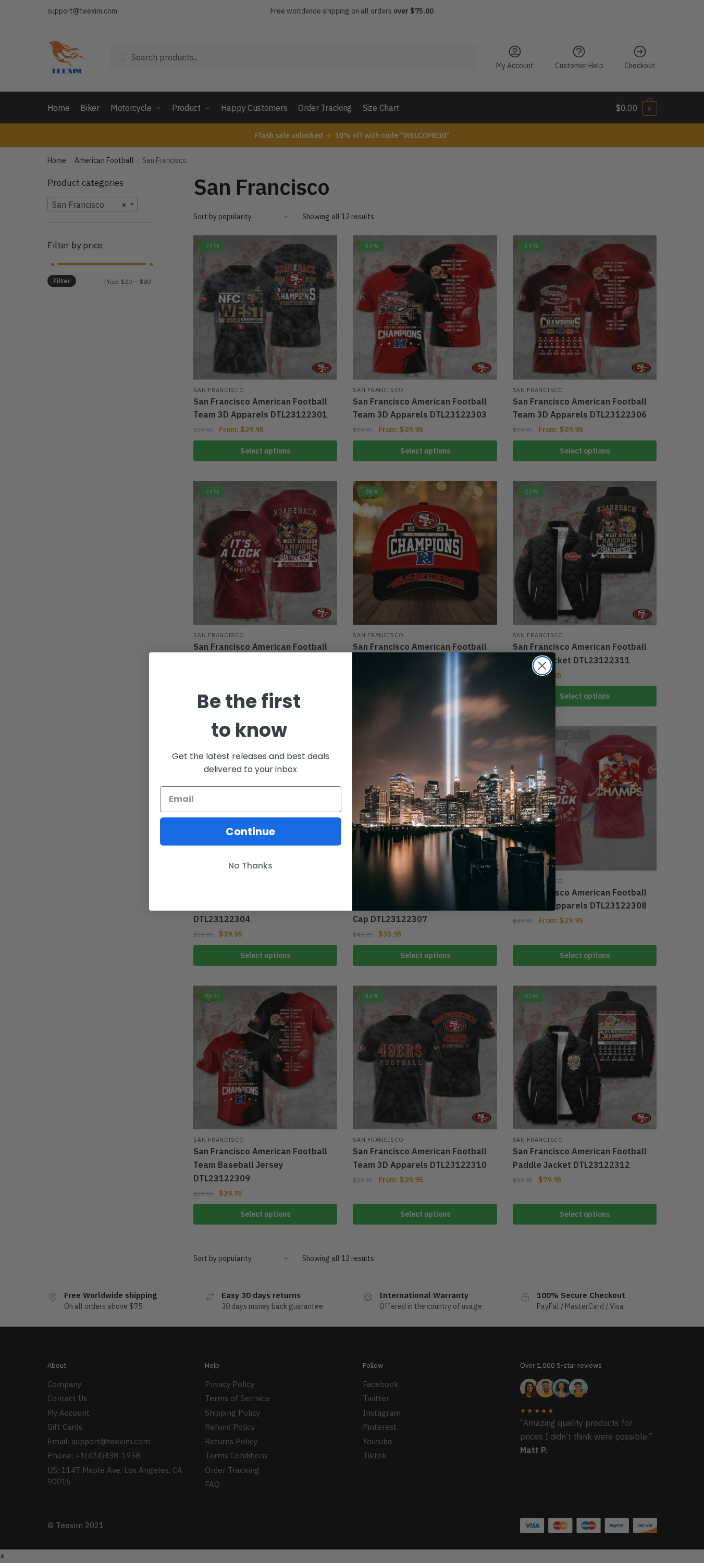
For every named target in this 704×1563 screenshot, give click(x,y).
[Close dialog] (542, 666)
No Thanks (250, 866)
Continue (250, 831)
